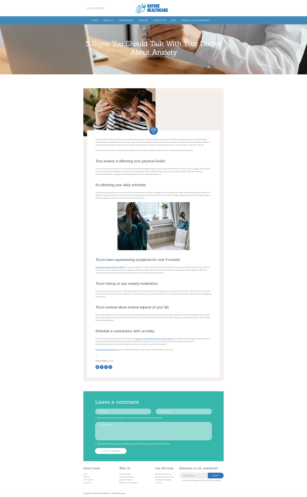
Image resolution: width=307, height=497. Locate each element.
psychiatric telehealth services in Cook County (153, 338)
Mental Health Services (163, 474)
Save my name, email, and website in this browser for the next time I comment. (130, 418)
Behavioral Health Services (165, 477)
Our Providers (88, 480)
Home (85, 474)
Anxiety (111, 361)
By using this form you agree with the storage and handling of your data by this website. (134, 444)
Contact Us (87, 483)
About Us (86, 477)
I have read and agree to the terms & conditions (201, 480)
